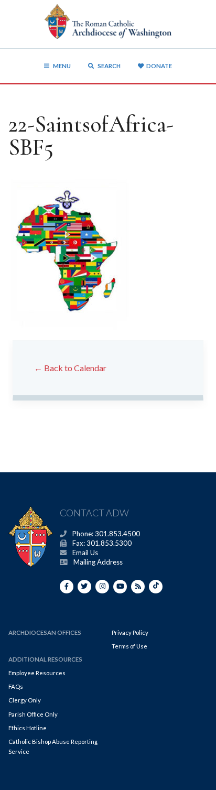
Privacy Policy (130, 632)
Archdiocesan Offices (44, 632)
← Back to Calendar (70, 368)
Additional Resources (45, 659)
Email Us (85, 552)
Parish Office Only (33, 714)
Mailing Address (98, 562)
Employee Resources (37, 672)
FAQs (15, 686)
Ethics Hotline (27, 727)
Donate (159, 65)
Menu (62, 65)
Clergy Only (24, 700)
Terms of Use (129, 646)
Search (108, 65)
